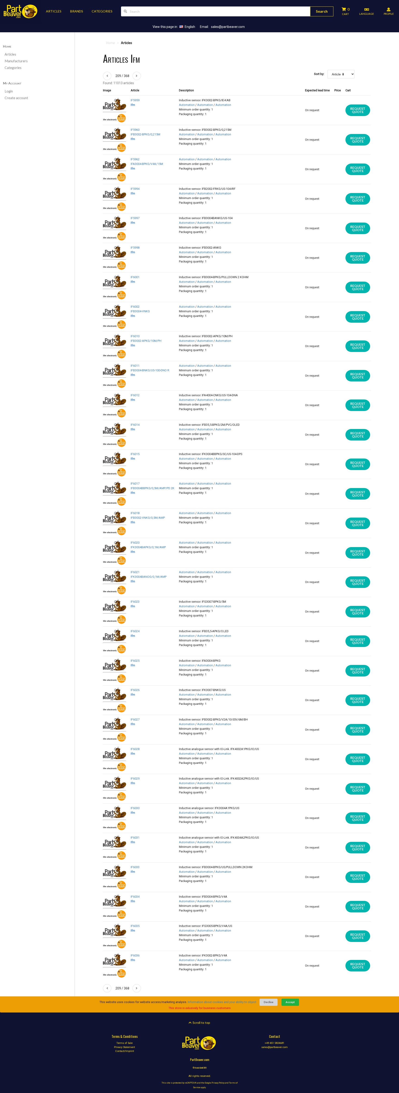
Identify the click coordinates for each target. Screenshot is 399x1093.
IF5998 (135, 247)
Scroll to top (201, 1023)
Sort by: (319, 74)
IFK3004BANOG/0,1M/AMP (148, 576)
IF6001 (135, 277)
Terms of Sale (124, 1043)
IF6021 (135, 572)
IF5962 (135, 159)
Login (9, 91)
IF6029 (135, 778)
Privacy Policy (218, 1083)
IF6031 (135, 837)
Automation (187, 105)
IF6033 (135, 867)
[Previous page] (107, 76)
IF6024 (135, 631)
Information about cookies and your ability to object (222, 1002)
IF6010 (135, 336)
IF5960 (135, 129)
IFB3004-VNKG (140, 311)
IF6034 (135, 896)
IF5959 (135, 100)
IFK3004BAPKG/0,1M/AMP (148, 547)
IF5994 (135, 189)
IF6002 (135, 306)
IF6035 (135, 926)
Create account (16, 98)
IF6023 (135, 601)
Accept (290, 1002)
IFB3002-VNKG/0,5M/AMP (148, 517)
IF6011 (135, 365)
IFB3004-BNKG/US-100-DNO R (150, 370)
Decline (268, 1002)
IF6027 (135, 719)
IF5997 (135, 218)
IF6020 (135, 542)
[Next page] (137, 76)
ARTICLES (53, 11)
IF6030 (135, 808)
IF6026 (135, 690)
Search (322, 11)
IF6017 (135, 483)
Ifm (133, 105)
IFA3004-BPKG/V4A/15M (147, 164)
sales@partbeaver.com (228, 27)
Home (7, 46)
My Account (12, 83)
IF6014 (135, 424)
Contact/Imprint (124, 1051)
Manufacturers (16, 61)
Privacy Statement (124, 1047)
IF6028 (135, 749)
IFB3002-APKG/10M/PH (146, 340)
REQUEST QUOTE (357, 110)
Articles (10, 54)
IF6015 (135, 454)
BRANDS (76, 11)
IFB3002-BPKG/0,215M (145, 134)
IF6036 (135, 955)
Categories (13, 68)
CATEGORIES (102, 11)
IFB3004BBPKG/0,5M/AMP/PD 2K (152, 488)
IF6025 (135, 660)
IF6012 (135, 395)
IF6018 (135, 513)
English (190, 27)
